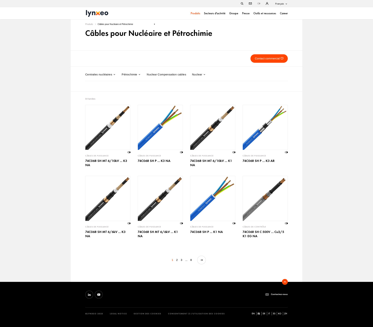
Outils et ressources (264, 13)
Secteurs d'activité (214, 13)
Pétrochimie (130, 74)
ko (279, 313)
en (253, 313)
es (274, 313)
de (264, 313)
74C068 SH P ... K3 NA (154, 161)
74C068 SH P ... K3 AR (259, 161)
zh (285, 313)
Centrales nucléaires (99, 74)
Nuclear (197, 74)
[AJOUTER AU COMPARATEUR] (129, 152)
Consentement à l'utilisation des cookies (196, 313)
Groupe (233, 13)
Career (284, 13)
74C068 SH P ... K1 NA (206, 232)
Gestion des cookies (147, 313)
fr (259, 313)
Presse (246, 13)
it (269, 313)
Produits (195, 13)
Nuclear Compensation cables (166, 74)
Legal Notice (118, 313)
